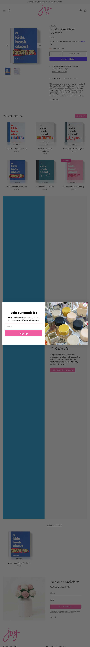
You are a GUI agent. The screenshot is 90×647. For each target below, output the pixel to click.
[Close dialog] (85, 305)
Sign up (23, 333)
